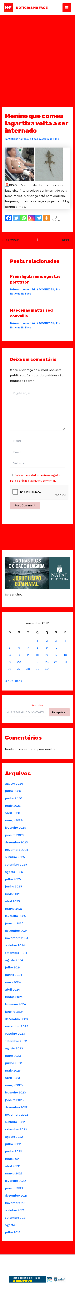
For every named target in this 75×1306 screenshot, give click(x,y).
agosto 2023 (14, 1048)
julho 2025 (13, 879)
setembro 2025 (16, 864)
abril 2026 (12, 813)
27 (19, 669)
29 (37, 669)
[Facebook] (8, 218)
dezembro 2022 (16, 1107)
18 (65, 654)
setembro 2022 (16, 1129)
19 (9, 662)
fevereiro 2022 (15, 1181)
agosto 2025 (14, 872)
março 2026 (14, 820)
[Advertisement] (37, 54)
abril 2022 (12, 1166)
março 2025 (13, 908)
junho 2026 (13, 798)
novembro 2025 (16, 849)
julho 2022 (13, 1144)
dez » (19, 681)
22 (37, 662)
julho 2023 (13, 1055)
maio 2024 (13, 982)
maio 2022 (13, 1159)
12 (9, 654)
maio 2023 (13, 1070)
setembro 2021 (15, 1217)
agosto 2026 (14, 783)
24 (56, 662)
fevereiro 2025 (15, 916)
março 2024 (13, 997)
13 (19, 654)
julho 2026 (13, 791)
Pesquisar (37, 705)
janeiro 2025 (14, 923)
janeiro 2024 (14, 1011)
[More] (46, 218)
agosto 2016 (13, 1225)
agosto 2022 (14, 1136)
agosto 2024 (14, 960)
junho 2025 (13, 886)
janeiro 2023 (14, 1100)
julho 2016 (12, 1232)
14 (28, 654)
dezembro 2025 (16, 842)
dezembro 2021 (16, 1195)
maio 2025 (13, 894)
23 (47, 662)
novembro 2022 (16, 1114)
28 (28, 669)
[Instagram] (31, 218)
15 (37, 654)
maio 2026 (13, 805)
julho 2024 (13, 967)
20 (19, 662)
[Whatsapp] (23, 218)
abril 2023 (12, 1078)
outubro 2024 (15, 945)
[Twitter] (16, 218)
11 (65, 647)
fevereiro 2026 (15, 827)
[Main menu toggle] (66, 7)
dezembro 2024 (16, 930)
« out (9, 681)
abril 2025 (12, 901)
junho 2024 (13, 975)
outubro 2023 (15, 1033)
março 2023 (14, 1085)
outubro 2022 (15, 1122)
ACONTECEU (46, 289)
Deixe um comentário (23, 289)
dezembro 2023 (16, 1019)
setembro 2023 (16, 1041)
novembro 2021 (16, 1203)
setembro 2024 (16, 953)
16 (46, 654)
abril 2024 (12, 989)
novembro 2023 (16, 1026)
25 (65, 662)
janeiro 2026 (14, 835)
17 (56, 654)
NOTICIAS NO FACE (32, 8)
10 (56, 647)
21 (28, 662)
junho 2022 (13, 1151)
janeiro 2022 (14, 1188)
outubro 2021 (14, 1210)
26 (10, 669)
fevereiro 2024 (15, 1004)
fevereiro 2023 (15, 1092)
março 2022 (13, 1173)
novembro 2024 (16, 938)
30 (47, 669)
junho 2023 (13, 1063)
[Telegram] (38, 218)
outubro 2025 (15, 857)
